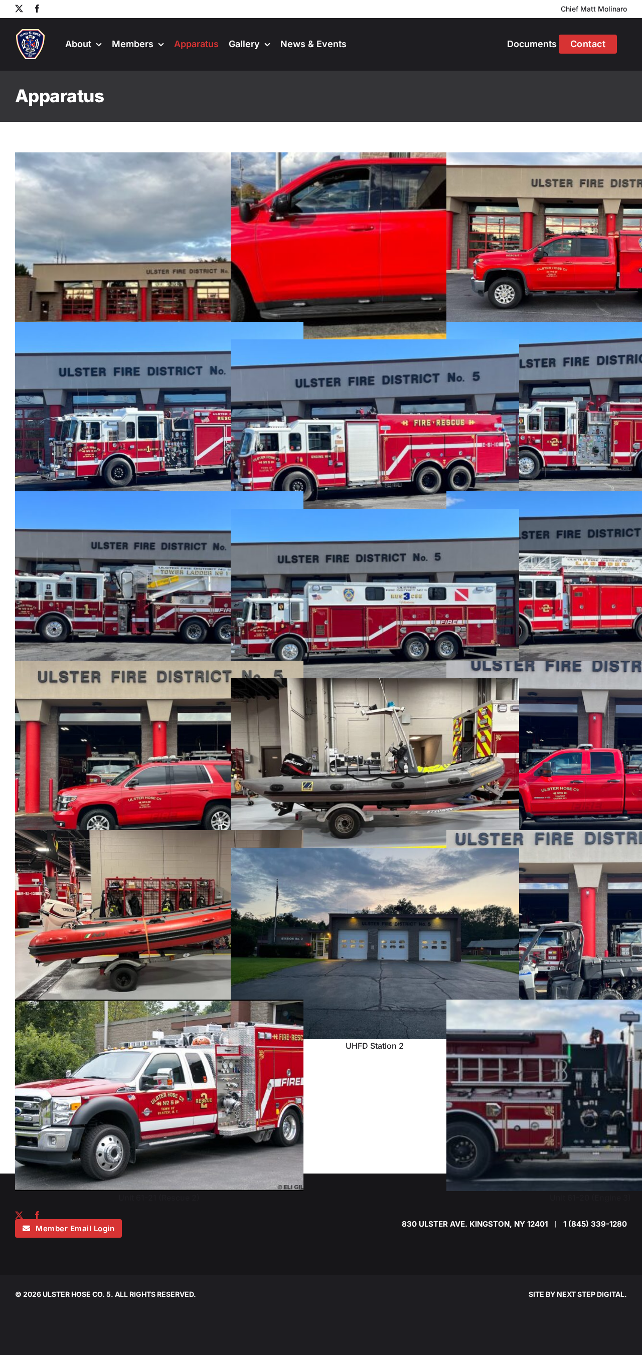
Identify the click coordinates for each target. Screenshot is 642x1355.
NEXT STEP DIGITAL (590, 1294)
